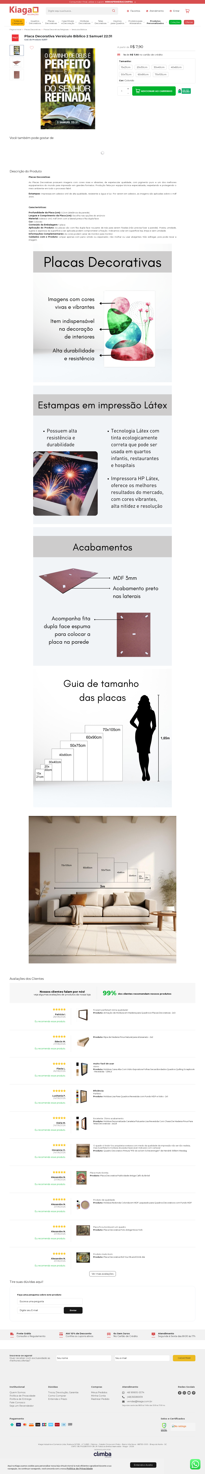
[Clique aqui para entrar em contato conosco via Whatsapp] (195, 1464)
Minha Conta (98, 1395)
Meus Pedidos (99, 1392)
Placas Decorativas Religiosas (56, 29)
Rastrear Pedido (100, 1399)
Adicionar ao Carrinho (156, 91)
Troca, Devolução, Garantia (63, 1392)
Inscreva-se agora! (21, 1355)
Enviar (73, 1310)
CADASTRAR (184, 1358)
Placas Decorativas (32, 29)
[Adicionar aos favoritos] (32, 47)
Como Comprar (57, 1395)
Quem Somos (17, 1392)
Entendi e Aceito (143, 1465)
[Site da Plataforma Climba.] (102, 1453)
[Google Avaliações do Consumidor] (183, 1427)
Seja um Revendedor (22, 1405)
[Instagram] (184, 1393)
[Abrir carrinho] (189, 11)
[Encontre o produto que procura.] (113, 11)
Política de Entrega (20, 1399)
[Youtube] (189, 1393)
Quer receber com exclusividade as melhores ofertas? (30, 1359)
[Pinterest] (193, 1393)
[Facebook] (179, 1393)
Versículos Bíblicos (79, 29)
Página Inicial (16, 29)
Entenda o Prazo (57, 1399)
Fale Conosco (17, 1402)
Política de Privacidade (80, 1468)
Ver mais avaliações (102, 1273)
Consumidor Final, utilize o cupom (101, 2)
